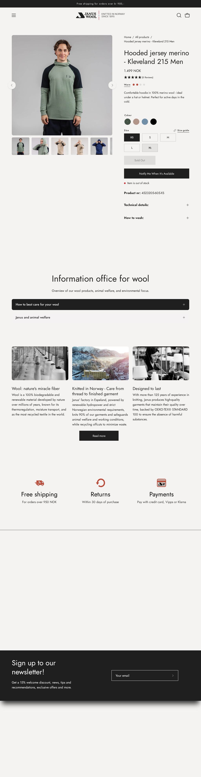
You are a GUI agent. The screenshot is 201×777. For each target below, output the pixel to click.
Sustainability (150, 706)
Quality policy (67, 721)
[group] (100, 3)
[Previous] (12, 85)
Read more (99, 436)
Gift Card (110, 706)
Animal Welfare (152, 713)
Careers (63, 708)
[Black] (153, 122)
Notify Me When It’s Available (156, 174)
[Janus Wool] (100, 15)
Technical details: (136, 205)
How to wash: (134, 218)
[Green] (127, 122)
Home (127, 37)
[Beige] (136, 122)
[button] (178, 15)
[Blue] (145, 122)
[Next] (112, 85)
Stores (62, 702)
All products (142, 37)
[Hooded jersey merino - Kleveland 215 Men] (20, 146)
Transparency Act (69, 715)
